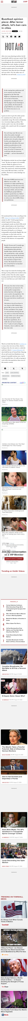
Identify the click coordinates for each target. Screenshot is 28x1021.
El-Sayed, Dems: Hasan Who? (13, 696)
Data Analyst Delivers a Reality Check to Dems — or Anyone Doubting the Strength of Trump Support (12, 981)
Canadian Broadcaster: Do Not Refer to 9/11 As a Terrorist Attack (14, 668)
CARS (7, 372)
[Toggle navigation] (2, 1)
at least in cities (21, 74)
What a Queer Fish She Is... (13, 623)
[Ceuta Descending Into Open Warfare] (14, 850)
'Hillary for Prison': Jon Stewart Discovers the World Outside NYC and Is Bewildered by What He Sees (13, 950)
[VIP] (25, 1)
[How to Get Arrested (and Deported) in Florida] (14, 767)
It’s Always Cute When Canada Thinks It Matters (12, 921)
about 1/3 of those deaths (12, 218)
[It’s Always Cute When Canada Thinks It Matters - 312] (14, 909)
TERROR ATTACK (15, 376)
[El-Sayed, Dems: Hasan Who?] (14, 686)
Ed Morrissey (5, 700)
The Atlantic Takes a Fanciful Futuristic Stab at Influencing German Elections (13, 749)
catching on (23, 344)
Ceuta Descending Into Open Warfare (13, 861)
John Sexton (7, 31)
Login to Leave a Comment (14, 559)
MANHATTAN (5, 376)
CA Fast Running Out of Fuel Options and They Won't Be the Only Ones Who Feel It (14, 630)
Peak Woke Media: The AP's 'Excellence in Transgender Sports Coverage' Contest (13, 832)
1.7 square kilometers (17, 350)
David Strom (5, 866)
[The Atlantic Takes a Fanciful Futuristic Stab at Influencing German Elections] (14, 737)
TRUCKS (4, 379)
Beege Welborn (6, 755)
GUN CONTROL (15, 372)
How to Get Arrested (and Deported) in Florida (12, 778)
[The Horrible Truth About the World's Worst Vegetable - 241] (14, 999)
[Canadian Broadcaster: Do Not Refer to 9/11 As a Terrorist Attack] (14, 656)
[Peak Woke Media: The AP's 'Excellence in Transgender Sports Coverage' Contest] (14, 819)
